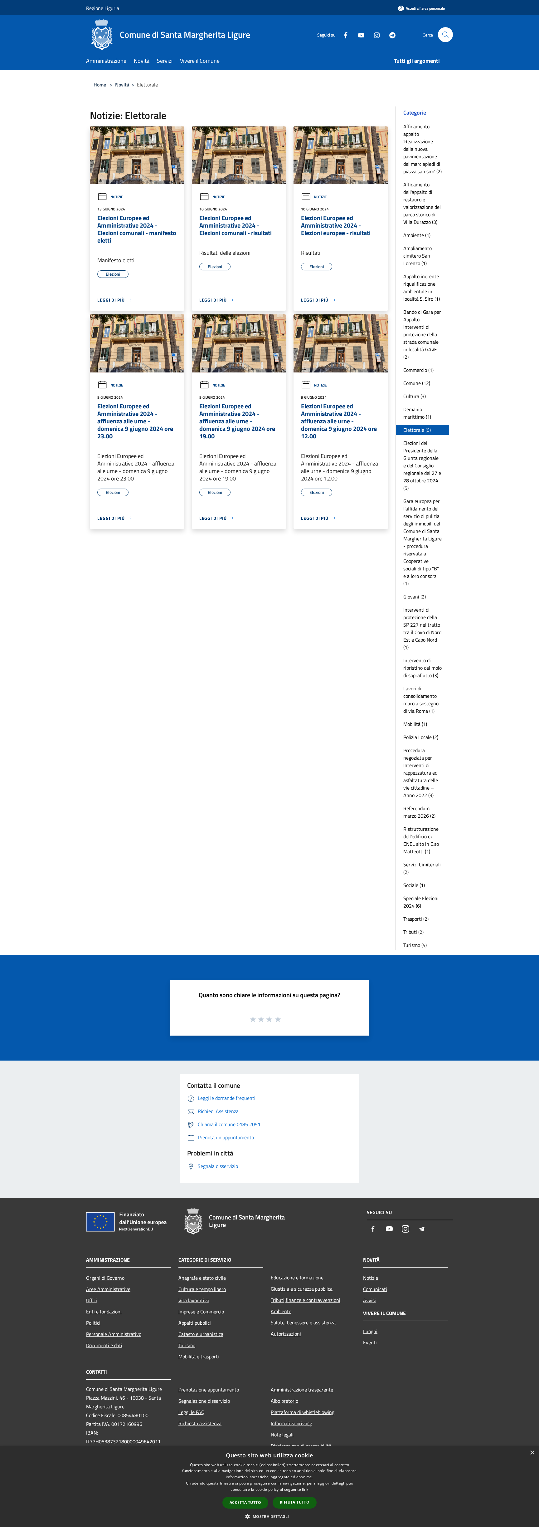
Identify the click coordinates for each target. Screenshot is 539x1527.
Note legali (282, 1434)
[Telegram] (390, 34)
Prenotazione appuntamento (208, 1389)
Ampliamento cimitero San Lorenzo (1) (417, 255)
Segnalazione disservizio (204, 1401)
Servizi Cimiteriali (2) (422, 868)
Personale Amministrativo (113, 1334)
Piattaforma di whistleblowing (302, 1412)
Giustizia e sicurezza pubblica (302, 1289)
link (305, 1489)
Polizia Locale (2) (420, 737)
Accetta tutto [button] (245, 1502)
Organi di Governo (105, 1278)
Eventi (370, 1342)
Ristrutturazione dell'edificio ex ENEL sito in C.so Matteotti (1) (421, 840)
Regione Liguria (102, 8)
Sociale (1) (414, 885)
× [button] (532, 1453)
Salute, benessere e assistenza (303, 1322)
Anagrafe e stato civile (202, 1278)
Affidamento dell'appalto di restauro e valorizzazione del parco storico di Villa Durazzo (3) (422, 203)
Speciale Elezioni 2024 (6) (421, 901)
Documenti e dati (104, 1345)
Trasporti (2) (416, 919)
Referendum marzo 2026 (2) (419, 812)
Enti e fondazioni (104, 1311)
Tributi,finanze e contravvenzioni (305, 1300)
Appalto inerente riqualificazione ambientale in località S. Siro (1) (421, 288)
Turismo (186, 1345)
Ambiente (281, 1311)
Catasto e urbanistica (200, 1334)
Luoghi (370, 1331)
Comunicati (375, 1289)
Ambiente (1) (416, 235)
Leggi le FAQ (191, 1412)
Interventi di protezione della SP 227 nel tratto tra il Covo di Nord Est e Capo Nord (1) (422, 628)
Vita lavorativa (193, 1300)
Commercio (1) (418, 370)
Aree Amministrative (108, 1289)
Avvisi (369, 1300)
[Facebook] (343, 34)
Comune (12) (416, 383)
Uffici (91, 1300)
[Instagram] (374, 34)
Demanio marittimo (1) (417, 413)
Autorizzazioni (286, 1333)
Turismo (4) (415, 945)
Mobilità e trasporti (198, 1356)
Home (100, 84)
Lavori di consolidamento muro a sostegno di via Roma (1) (421, 700)
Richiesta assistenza (199, 1423)
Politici (93, 1323)
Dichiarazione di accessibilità (301, 1446)
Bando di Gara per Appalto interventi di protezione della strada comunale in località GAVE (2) (422, 334)
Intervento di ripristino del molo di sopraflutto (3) (422, 668)
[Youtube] (358, 34)
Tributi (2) (413, 932)
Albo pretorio (284, 1401)
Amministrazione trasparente (302, 1389)
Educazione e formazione (297, 1277)
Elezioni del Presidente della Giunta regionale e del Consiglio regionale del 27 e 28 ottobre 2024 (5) (422, 465)
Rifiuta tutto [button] (294, 1502)
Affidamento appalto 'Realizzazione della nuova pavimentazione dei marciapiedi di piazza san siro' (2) (422, 149)
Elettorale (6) (417, 430)
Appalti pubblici (194, 1323)
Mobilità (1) (415, 724)
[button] (269, 1516)
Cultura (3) (414, 396)
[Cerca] (445, 34)
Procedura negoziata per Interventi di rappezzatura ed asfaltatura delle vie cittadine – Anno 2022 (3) (420, 772)
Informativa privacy (291, 1423)
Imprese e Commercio (201, 1311)
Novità (122, 84)
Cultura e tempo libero (202, 1289)
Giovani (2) (414, 596)
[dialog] (269, 1486)
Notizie (116, 197)
